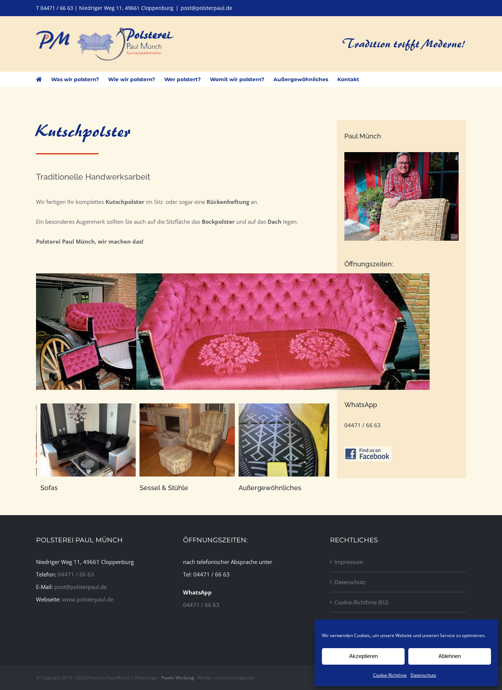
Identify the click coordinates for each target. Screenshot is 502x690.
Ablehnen (449, 656)
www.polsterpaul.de (87, 599)
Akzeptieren (363, 656)
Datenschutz (423, 675)
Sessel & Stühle (159, 488)
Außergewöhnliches (265, 488)
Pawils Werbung (177, 678)
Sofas (44, 488)
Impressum (348, 561)
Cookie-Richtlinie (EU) (361, 602)
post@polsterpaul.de (206, 7)
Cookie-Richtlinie (390, 675)
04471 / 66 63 (362, 425)
